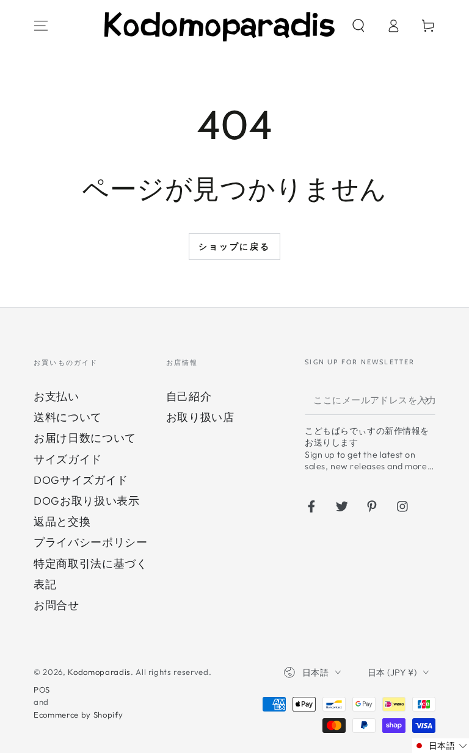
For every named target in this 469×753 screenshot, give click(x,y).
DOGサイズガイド (81, 480)
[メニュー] (41, 25)
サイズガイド (68, 459)
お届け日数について (85, 438)
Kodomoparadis (99, 672)
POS (42, 689)
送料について (68, 417)
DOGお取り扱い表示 (87, 501)
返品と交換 (62, 521)
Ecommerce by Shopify (78, 714)
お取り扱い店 (200, 417)
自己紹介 (189, 396)
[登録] (427, 399)
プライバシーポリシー (91, 542)
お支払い (56, 396)
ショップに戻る (234, 246)
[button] (358, 25)
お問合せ (56, 605)
